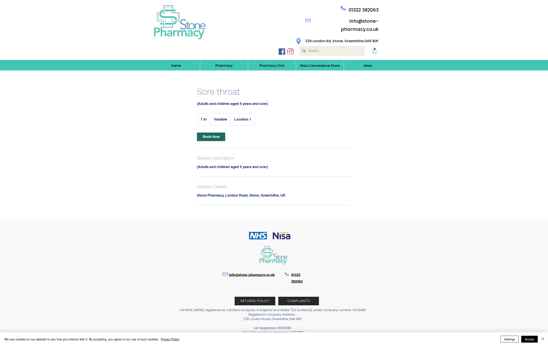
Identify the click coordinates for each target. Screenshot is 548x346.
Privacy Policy (170, 339)
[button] (374, 51)
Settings (509, 339)
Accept (529, 339)
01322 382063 (364, 10)
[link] (211, 137)
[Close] (542, 339)
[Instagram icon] (290, 51)
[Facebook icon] (282, 51)
